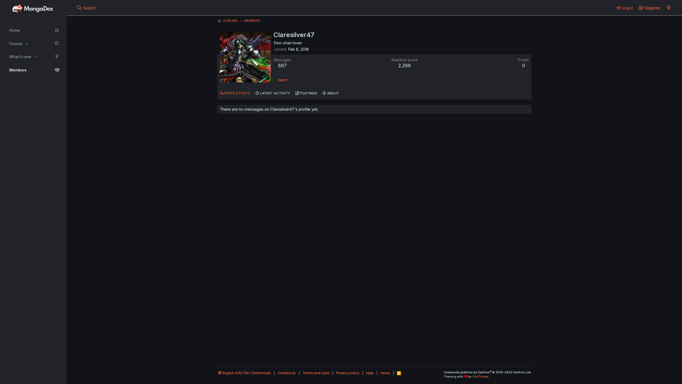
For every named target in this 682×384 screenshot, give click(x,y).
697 (282, 65)
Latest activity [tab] (275, 93)
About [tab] (333, 93)
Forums (16, 43)
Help (370, 373)
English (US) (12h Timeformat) (246, 373)
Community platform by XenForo (487, 372)
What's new (20, 56)
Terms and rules (316, 373)
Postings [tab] (308, 93)
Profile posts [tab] (237, 93)
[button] (26, 43)
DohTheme (481, 376)
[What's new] (668, 7)
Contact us (287, 373)
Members (18, 70)
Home (14, 30)
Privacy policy (347, 373)
